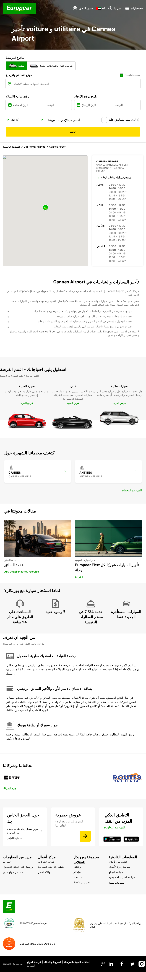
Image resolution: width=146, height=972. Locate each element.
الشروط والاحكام (52, 961)
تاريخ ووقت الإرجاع (85, 96)
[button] (45, 207)
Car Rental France (34, 146)
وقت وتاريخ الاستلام (17, 96)
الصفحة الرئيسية (11, 146)
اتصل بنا (31, 965)
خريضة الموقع (34, 961)
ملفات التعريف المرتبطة (76, 961)
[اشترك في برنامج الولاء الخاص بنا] (85, 836)
